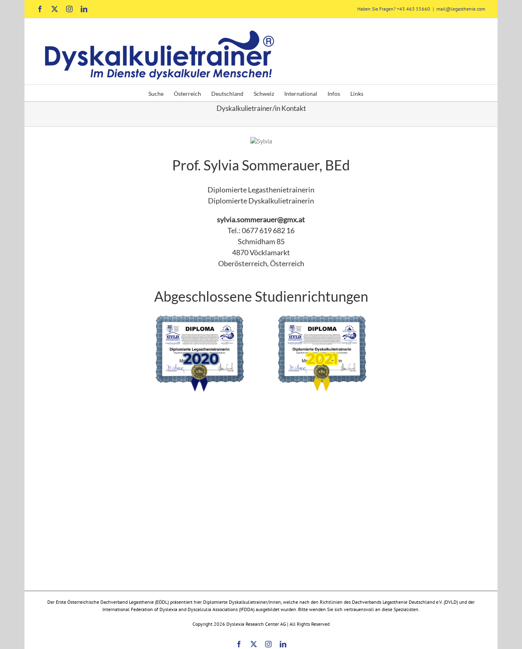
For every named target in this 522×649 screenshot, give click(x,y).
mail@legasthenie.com (460, 9)
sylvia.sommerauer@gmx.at (261, 219)
